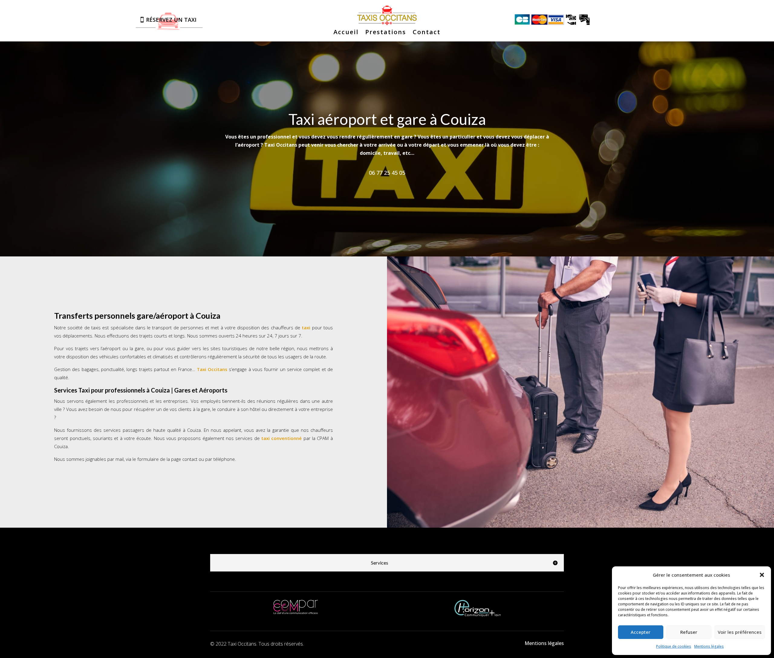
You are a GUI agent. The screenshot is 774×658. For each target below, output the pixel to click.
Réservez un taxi (171, 19)
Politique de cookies (673, 646)
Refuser (688, 632)
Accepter (640, 632)
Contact (427, 33)
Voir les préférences (740, 632)
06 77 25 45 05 (387, 172)
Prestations (385, 33)
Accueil (346, 33)
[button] (762, 575)
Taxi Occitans (212, 369)
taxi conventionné (281, 438)
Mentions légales (709, 646)
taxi (306, 327)
